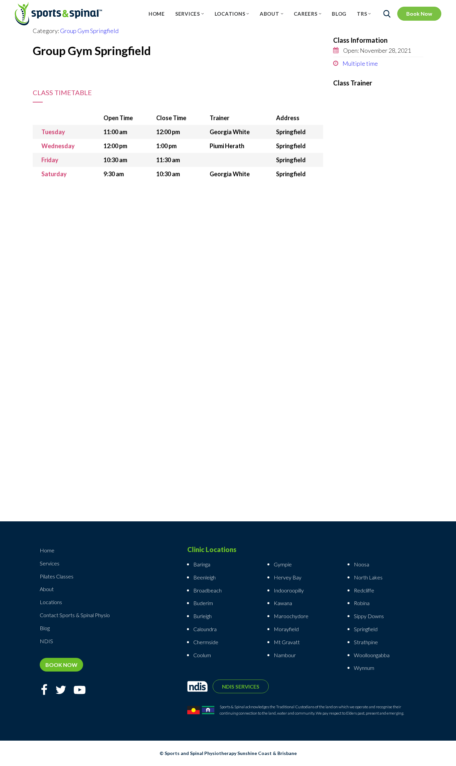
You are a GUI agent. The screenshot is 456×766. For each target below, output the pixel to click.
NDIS (46, 641)
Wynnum (364, 668)
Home (157, 14)
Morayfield (286, 629)
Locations (230, 14)
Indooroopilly (289, 590)
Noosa (361, 564)
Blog (339, 14)
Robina (362, 603)
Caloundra (205, 629)
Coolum (202, 655)
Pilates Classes (56, 576)
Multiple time (359, 63)
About (269, 14)
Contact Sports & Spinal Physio (75, 615)
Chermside (205, 642)
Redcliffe (364, 590)
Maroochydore (291, 616)
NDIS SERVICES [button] (240, 686)
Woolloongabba (372, 655)
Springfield (366, 629)
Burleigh (202, 616)
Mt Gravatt (287, 642)
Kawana (283, 603)
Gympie (283, 564)
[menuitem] (157, 13)
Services (187, 14)
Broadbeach (207, 590)
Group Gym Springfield (89, 30)
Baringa (201, 564)
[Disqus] (178, 264)
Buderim (203, 603)
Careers (305, 14)
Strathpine (366, 642)
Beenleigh (204, 577)
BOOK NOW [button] (61, 665)
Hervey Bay (287, 577)
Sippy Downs (369, 616)
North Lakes (368, 577)
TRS (362, 14)
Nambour (285, 655)
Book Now (419, 13)
